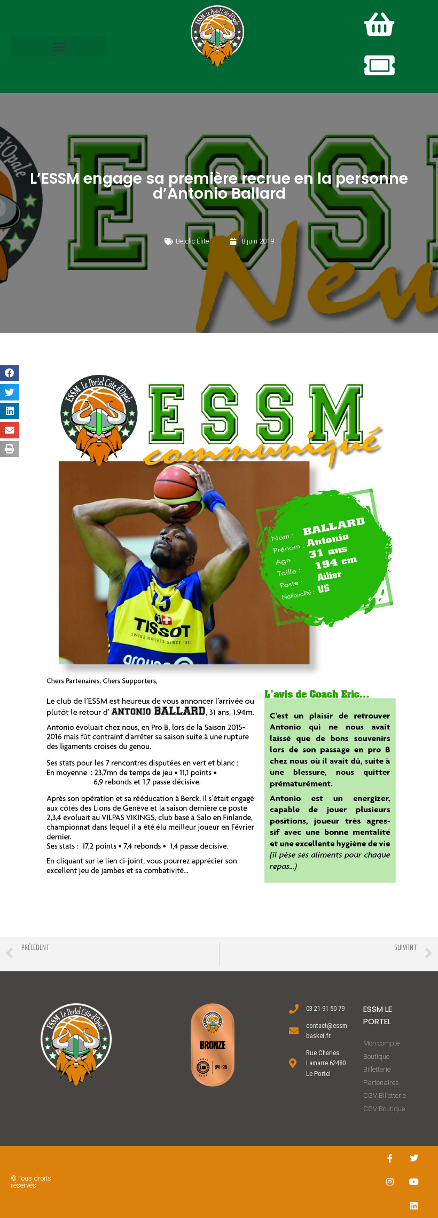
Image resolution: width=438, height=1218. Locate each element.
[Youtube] (414, 1182)
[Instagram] (390, 1182)
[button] (59, 46)
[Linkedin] (414, 1206)
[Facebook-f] (390, 1158)
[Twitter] (414, 1158)
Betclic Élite (192, 241)
